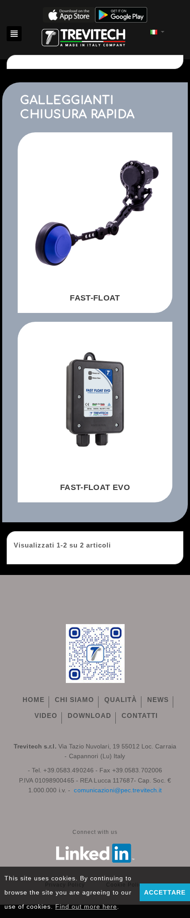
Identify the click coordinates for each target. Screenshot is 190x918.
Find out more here (86, 906)
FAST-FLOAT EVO (95, 487)
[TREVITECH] (84, 36)
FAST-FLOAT (95, 297)
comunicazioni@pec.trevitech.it (118, 790)
